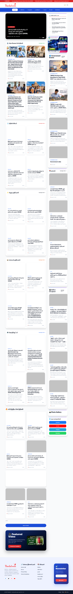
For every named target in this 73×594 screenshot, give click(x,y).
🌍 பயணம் (50, 9)
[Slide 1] (40, 37)
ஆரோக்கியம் (39, 569)
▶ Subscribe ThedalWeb (15, 546)
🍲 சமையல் (44, 9)
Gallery (38, 567)
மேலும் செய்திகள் (26, 525)
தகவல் (38, 571)
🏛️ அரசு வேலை (57, 9)
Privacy (60, 592)
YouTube (57, 425)
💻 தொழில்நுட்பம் (37, 9)
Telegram (58, 429)
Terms (63, 592)
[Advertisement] (40, 5)
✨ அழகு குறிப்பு (29, 9)
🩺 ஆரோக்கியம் (22, 9)
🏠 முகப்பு (14, 9)
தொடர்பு (22, 569)
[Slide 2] (41, 37)
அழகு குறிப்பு (39, 578)
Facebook (58, 422)
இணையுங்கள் (61, 580)
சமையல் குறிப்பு (40, 576)
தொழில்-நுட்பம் (40, 574)
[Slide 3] (42, 37)
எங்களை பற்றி (23, 567)
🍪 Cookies (66, 592)
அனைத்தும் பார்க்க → (42, 43)
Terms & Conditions (25, 574)
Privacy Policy (24, 571)
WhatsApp (58, 433)
